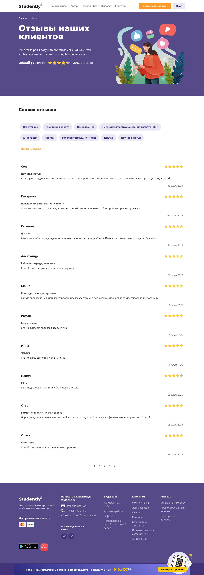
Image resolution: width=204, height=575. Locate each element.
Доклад (108, 137)
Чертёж (49, 137)
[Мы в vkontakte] (64, 536)
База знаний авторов (173, 503)
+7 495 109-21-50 (76, 510)
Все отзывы (30, 127)
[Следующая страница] (114, 466)
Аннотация (30, 137)
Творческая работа (57, 127)
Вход (179, 6)
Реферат (108, 516)
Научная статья (131, 137)
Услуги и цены (60, 6)
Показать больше (31, 148)
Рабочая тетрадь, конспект (79, 137)
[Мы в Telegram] (71, 536)
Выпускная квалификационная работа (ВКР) (130, 127)
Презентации (85, 127)
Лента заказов (140, 507)
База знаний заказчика (139, 523)
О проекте (107, 6)
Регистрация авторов (168, 517)
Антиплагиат (139, 538)
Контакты (120, 6)
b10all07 (121, 569)
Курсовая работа (114, 511)
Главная (23, 18)
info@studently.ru (77, 505)
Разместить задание (155, 6)
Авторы (75, 6)
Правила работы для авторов (173, 509)
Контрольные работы (112, 504)
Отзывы (86, 6)
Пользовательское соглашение (143, 532)
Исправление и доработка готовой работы (115, 524)
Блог (96, 6)
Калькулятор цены (172, 569)
